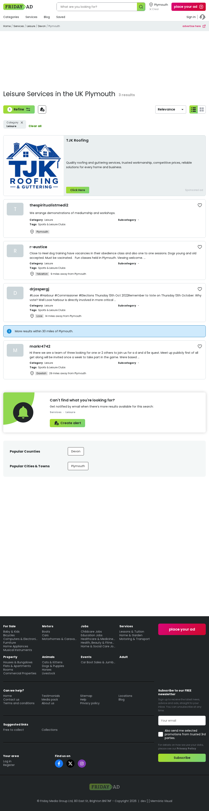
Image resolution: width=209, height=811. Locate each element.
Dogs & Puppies (53, 666)
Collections (50, 730)
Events (86, 657)
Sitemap (86, 696)
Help (83, 699)
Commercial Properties (19, 673)
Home (7, 26)
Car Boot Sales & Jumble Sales (98, 662)
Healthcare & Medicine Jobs (98, 639)
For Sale (9, 626)
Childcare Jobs (91, 631)
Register (9, 765)
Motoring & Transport (134, 639)
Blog (47, 17)
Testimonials (51, 696)
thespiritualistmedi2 (49, 205)
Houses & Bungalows (17, 662)
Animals (48, 657)
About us (48, 703)
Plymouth (78, 466)
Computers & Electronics (20, 639)
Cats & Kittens (52, 662)
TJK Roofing (77, 140)
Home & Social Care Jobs (98, 646)
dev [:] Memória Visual (156, 801)
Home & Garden (130, 635)
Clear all (35, 126)
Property (10, 657)
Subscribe (182, 757)
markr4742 (40, 346)
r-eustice (38, 246)
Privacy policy (90, 703)
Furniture (9, 642)
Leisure (31, 26)
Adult (123, 657)
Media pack (50, 699)
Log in (7, 761)
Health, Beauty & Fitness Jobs (98, 642)
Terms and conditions (18, 703)
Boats (46, 631)
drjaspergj (39, 289)
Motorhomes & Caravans (59, 639)
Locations (125, 696)
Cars (45, 635)
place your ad (185, 6)
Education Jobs (91, 635)
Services (31, 17)
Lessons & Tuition (131, 631)
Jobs (84, 626)
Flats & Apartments (17, 666)
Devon (42, 26)
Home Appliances (15, 646)
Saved (60, 17)
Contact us (11, 699)
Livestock (48, 673)
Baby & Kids (11, 631)
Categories (11, 17)
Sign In (191, 17)
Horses (46, 669)
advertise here (191, 26)
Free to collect (13, 730)
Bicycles (9, 635)
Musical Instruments (17, 650)
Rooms (8, 669)
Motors (47, 626)
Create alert (70, 423)
